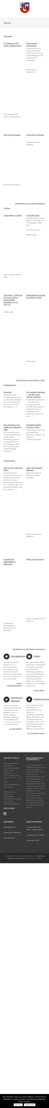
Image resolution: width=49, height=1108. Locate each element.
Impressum (40, 856)
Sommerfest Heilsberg (35, 135)
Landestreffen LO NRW (13, 215)
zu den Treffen (38, 690)
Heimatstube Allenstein (12, 832)
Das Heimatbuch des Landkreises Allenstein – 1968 (13, 427)
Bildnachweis (21, 858)
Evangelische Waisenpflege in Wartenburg (10, 561)
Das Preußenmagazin (12, 135)
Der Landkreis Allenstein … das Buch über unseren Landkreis (35, 394)
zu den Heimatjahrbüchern (14, 684)
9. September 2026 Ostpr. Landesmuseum (34, 828)
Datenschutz (11, 858)
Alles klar (18, 1105)
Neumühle (8, 392)
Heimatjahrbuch (9, 827)
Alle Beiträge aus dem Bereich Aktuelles (30, 203)
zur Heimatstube (15, 729)
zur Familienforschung (35, 733)
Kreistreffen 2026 (32, 215)
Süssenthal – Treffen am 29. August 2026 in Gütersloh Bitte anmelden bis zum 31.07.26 (13, 300)
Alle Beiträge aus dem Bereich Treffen (30, 380)
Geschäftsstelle (9, 838)
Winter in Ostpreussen (35, 559)
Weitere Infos (29, 1105)
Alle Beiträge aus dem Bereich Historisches (29, 649)
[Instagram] (5, 813)
